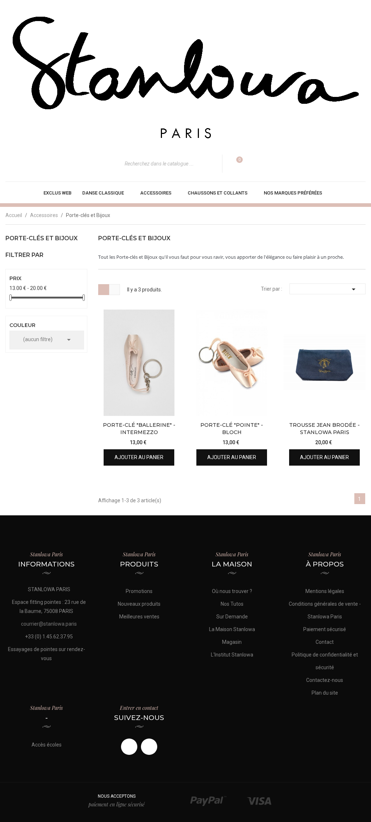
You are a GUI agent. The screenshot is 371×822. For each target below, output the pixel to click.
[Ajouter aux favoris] (168, 386)
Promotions (139, 591)
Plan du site (325, 693)
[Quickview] (168, 367)
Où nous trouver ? (232, 591)
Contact (325, 642)
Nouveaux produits (139, 604)
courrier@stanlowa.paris (49, 624)
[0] (235, 164)
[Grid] (103, 289)
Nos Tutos (232, 604)
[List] (114, 289)
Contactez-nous (324, 680)
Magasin (232, 642)
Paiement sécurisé (324, 629)
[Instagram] (149, 747)
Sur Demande (232, 616)
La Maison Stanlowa (232, 629)
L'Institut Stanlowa (232, 655)
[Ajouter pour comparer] (168, 404)
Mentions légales (324, 591)
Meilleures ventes (139, 616)
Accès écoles (47, 745)
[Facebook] (129, 747)
